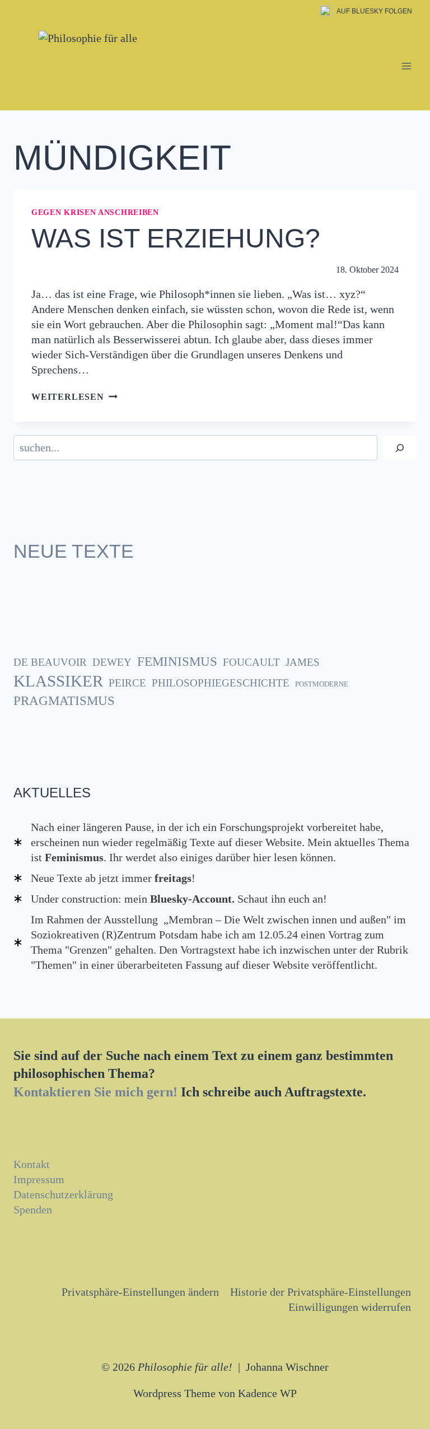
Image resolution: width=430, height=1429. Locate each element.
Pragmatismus (64, 701)
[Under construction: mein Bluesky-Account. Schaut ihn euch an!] (170, 899)
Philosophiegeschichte (220, 683)
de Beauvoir (50, 662)
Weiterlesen (74, 396)
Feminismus (177, 662)
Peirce (127, 683)
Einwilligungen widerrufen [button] (349, 1307)
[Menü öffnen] (406, 66)
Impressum (38, 1179)
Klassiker (58, 681)
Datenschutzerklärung (63, 1194)
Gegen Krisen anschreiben (95, 212)
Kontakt (31, 1164)
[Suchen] (400, 447)
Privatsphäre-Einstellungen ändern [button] (140, 1292)
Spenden (32, 1209)
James (303, 662)
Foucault (251, 662)
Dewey (112, 662)
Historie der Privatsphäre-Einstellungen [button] (320, 1292)
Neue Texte (73, 551)
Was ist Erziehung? (175, 238)
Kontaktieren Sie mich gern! (95, 1092)
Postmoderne (321, 684)
